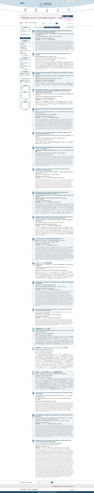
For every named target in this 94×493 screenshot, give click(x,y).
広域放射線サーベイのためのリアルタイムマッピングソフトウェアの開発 (51, 347)
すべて (25, 9)
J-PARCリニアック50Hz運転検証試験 (43, 262)
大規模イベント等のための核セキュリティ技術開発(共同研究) (48, 372)
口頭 (58, 10)
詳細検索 (68, 20)
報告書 (36, 10)
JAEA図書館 (71, 489)
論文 (47, 10)
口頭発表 (50, 17)
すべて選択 (35, 27)
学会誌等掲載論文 (43, 17)
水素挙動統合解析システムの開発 (42, 328)
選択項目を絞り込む (25, 38)
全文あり (71, 17)
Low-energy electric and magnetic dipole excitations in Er (49, 238)
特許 (69, 9)
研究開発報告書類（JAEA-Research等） (30, 17)
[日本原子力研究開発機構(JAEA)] (22, 3)
